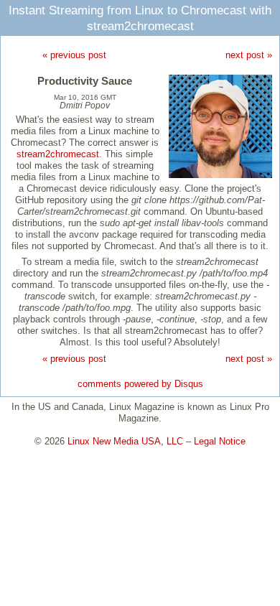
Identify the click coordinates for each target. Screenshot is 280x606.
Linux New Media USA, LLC (125, 441)
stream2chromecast (58, 154)
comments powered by (140, 383)
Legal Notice (220, 441)
